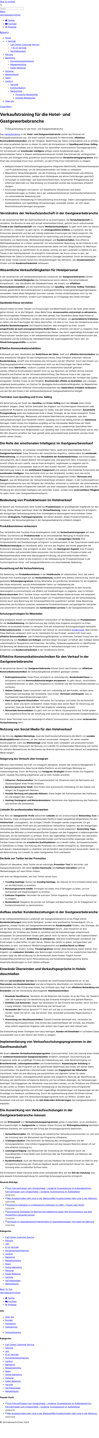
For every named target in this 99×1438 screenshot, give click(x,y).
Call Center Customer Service (24, 44)
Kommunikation (17, 87)
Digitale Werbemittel (25, 98)
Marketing (10, 58)
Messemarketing (18, 64)
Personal (9, 71)
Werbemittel (16, 91)
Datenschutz (11, 1327)
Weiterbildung (12, 74)
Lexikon (9, 81)
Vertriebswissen (18, 51)
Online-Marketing (13, 1267)
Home (8, 38)
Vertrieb (11, 41)
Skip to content (7, 1)
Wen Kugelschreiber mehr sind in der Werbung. (74, 1198)
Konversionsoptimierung (22, 61)
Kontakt (9, 1320)
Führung (9, 54)
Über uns (9, 101)
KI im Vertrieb (19, 47)
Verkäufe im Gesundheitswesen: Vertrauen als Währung (67, 1221)
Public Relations (18, 68)
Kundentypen (78, 630)
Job (7, 1244)
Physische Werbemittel (26, 94)
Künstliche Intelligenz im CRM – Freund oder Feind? (59, 1205)
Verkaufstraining (12, 134)
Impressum (10, 1323)
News (8, 78)
